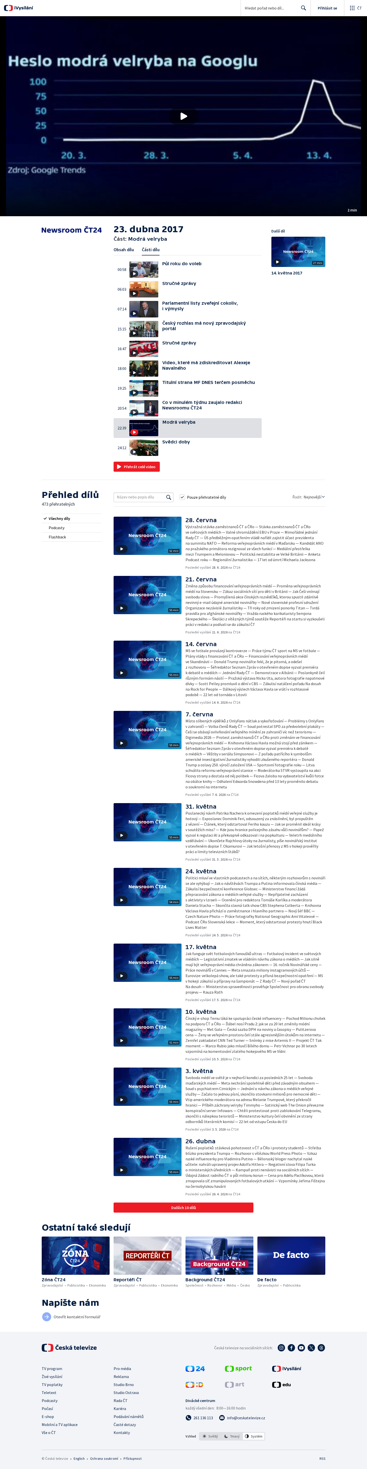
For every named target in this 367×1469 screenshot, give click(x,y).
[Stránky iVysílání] (286, 1370)
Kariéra (120, 1408)
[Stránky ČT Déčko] (194, 1386)
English (79, 1458)
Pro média (122, 1368)
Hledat (304, 8)
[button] (183, 116)
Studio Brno (124, 1384)
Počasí (47, 1408)
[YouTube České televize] (301, 1348)
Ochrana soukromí (104, 1458)
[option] (210, 1436)
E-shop (48, 1416)
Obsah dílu (124, 249)
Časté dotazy (125, 1424)
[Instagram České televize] (281, 1348)
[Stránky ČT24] (195, 1370)
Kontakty (122, 1432)
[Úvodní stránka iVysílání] (23, 8)
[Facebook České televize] (291, 1348)
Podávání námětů (129, 1416)
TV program (52, 1368)
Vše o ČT (49, 1432)
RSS (323, 1458)
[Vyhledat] (169, 497)
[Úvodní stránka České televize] (70, 1348)
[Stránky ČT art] (234, 1386)
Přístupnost (133, 1458)
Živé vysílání (52, 1376)
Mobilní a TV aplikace (60, 1424)
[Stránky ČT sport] (238, 1370)
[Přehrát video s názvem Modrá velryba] (183, 116)
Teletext (49, 1392)
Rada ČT (121, 1400)
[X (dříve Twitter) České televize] (311, 1348)
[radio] (72, 518)
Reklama (121, 1376)
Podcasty (49, 1400)
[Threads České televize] (321, 1348)
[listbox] (232, 1436)
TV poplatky (52, 1384)
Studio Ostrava (126, 1392)
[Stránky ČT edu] (281, 1386)
